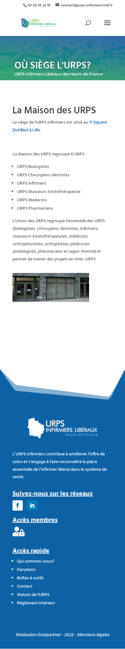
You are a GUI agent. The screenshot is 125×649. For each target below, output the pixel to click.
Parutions (26, 570)
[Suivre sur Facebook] (18, 505)
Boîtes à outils (30, 578)
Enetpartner (49, 635)
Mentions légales (93, 635)
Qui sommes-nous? (35, 561)
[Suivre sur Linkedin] (32, 505)
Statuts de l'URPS (33, 595)
